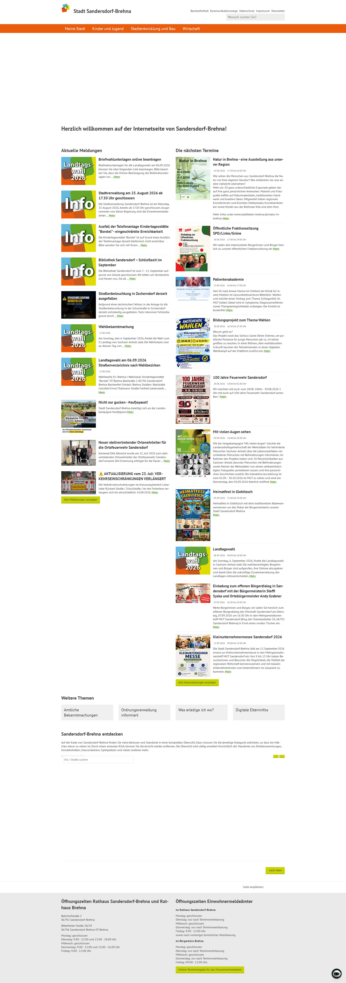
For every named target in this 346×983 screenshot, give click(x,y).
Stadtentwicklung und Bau (153, 28)
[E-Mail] (276, 887)
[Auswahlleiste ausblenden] (276, 756)
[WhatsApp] (280, 887)
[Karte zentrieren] (282, 756)
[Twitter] (267, 887)
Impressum (263, 11)
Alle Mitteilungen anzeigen (80, 499)
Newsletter (278, 11)
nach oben (275, 870)
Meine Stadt (75, 28)
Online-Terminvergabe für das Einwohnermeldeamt (209, 969)
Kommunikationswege (224, 11)
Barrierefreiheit (199, 11)
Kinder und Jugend (108, 28)
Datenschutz (246, 11)
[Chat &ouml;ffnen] (337, 974)
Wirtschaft (191, 28)
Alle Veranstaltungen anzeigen (197, 682)
